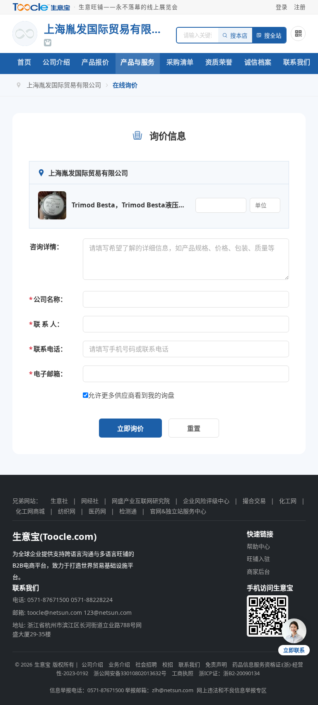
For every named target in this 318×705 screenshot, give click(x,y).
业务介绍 (119, 664)
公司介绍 (56, 62)
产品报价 (95, 62)
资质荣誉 (219, 62)
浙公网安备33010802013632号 (130, 673)
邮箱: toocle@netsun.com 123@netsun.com (72, 612)
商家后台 (258, 571)
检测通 (128, 511)
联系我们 (297, 62)
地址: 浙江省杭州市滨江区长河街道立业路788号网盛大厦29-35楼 (77, 629)
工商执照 (182, 673)
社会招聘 (146, 664)
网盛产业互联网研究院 (141, 501)
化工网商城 (30, 511)
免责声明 (216, 664)
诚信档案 (258, 62)
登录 (281, 7)
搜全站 (273, 36)
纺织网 (66, 511)
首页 (24, 62)
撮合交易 (254, 501)
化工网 (287, 501)
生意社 (59, 501)
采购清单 (180, 62)
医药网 (97, 511)
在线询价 (125, 85)
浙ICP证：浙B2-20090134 (229, 673)
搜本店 (239, 36)
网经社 (90, 501)
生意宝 (42, 664)
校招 (167, 664)
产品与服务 (137, 62)
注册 (300, 7)
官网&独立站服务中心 (178, 511)
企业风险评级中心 (206, 501)
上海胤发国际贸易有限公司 (63, 85)
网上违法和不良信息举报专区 (232, 690)
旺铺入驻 (258, 559)
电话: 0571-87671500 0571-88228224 (62, 600)
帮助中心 (258, 546)
